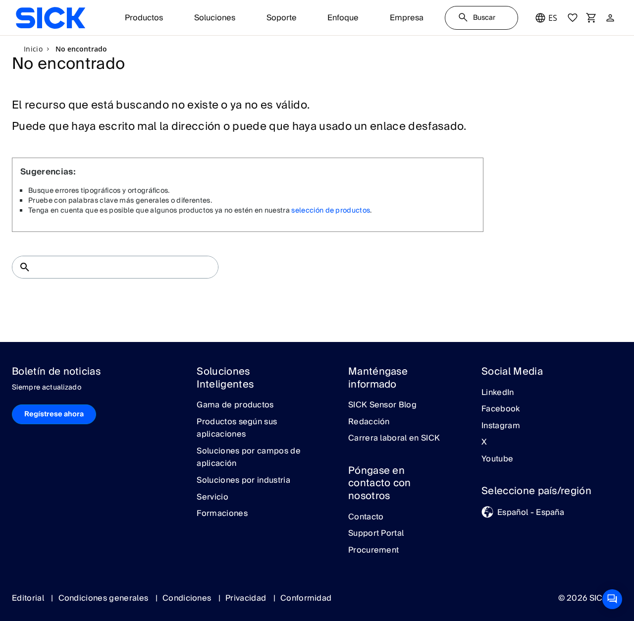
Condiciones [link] (187, 598)
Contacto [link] (366, 517)
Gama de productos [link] (235, 405)
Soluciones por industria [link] (243, 480)
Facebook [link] (500, 409)
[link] (50, 18)
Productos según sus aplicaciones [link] (237, 428)
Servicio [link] (212, 497)
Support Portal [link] (376, 533)
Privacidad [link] (246, 598)
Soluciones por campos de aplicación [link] (249, 457)
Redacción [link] (369, 422)
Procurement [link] (373, 550)
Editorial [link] (29, 598)
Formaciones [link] (222, 514)
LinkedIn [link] (497, 393)
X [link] (484, 442)
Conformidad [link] (306, 598)
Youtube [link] (497, 459)
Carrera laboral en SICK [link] (394, 438)
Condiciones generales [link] (104, 598)
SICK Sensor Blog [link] (382, 405)
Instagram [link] (500, 426)
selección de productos (330, 211)
